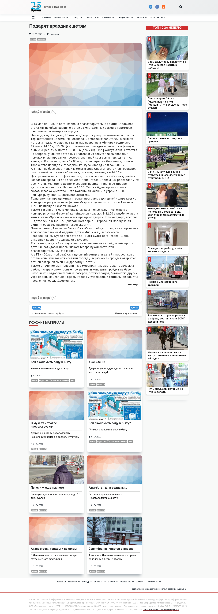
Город (75, 17)
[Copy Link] (54, 112)
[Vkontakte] (33, 112)
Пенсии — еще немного (47, 487)
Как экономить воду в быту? (110, 423)
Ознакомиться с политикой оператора (161, 609)
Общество (124, 17)
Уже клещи (97, 362)
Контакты (156, 17)
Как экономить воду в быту (51, 362)
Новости (59, 17)
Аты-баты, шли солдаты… (108, 487)
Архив (140, 17)
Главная (46, 17)
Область (91, 17)
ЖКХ (72, 380)
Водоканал (44, 380)
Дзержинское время (60, 380)
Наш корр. (54, 34)
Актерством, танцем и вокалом (54, 549)
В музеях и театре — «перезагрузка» (45, 424)
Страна (106, 17)
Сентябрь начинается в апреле (111, 549)
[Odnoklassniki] (38, 112)
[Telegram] (43, 112)
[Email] (48, 112)
